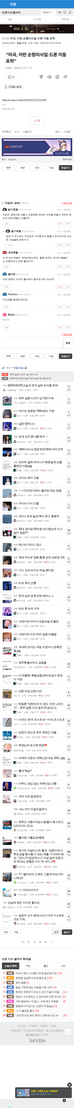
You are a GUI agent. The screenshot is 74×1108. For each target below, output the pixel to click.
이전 (37, 167)
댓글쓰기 (65, 167)
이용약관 (16, 1030)
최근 (6, 932)
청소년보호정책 (54, 1030)
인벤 (13, 4)
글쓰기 (70, 12)
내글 (9, 19)
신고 (17, 131)
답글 (6, 223)
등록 (68, 343)
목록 (8, 167)
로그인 (22, 1025)
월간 (45, 965)
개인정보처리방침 (33, 1030)
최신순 (25, 203)
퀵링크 (44, 1025)
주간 (28, 965)
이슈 (63, 965)
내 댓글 (37, 19)
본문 (23, 167)
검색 (56, 932)
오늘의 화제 (10, 965)
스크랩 (66, 131)
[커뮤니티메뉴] (4, 4)
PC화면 (33, 1025)
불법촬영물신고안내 (37, 1034)
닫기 (69, 1085)
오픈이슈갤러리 (11, 12)
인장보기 (12, 159)
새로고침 (68, 203)
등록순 (17, 203)
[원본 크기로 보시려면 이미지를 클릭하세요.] (37, 71)
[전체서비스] (70, 4)
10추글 (65, 19)
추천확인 (6, 131)
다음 (51, 167)
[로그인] (63, 4)
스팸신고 (27, 131)
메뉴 (4, 159)
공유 (57, 131)
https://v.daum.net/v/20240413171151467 (24, 100)
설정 (53, 1025)
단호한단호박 (8, 43)
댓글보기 (65, 356)
